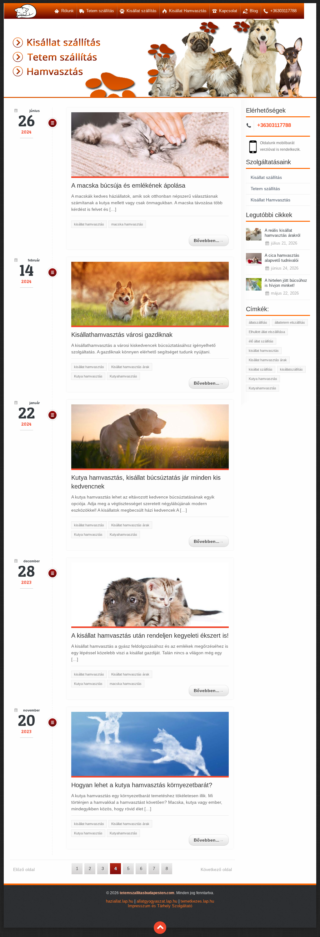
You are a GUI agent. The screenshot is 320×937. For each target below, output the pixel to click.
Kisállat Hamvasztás (270, 199)
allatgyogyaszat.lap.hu (157, 901)
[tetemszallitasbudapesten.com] (25, 11)
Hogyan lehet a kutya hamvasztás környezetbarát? (141, 785)
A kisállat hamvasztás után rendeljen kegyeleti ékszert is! (150, 635)
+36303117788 (274, 125)
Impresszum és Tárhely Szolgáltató (160, 906)
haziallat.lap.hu (119, 901)
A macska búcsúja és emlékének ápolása (128, 185)
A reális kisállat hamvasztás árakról (282, 233)
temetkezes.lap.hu (197, 901)
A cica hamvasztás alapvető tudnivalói (282, 258)
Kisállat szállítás (266, 177)
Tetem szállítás (265, 188)
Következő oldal (216, 869)
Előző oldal (24, 869)
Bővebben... (209, 240)
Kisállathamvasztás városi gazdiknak (121, 334)
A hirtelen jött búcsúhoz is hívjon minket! (286, 283)
